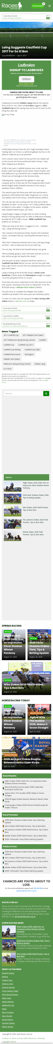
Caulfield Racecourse (12, 354)
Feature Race (7, 980)
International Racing (10, 994)
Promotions (38, 5)
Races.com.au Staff (19, 1038)
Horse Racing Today (10, 991)
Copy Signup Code (26, 83)
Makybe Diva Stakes (12, 359)
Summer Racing (8, 1023)
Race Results (7, 1016)
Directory (41, 1038)
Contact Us (6, 1038)
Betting (5, 976)
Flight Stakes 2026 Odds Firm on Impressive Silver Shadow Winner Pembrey (36, 485)
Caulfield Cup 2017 (25, 345)
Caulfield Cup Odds (32, 349)
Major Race (6, 998)
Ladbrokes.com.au (21, 301)
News (4, 1009)
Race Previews (8, 1012)
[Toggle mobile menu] (49, 5)
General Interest (8, 987)
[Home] (12, 6)
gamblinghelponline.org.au (26, 891)
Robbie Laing (40, 364)
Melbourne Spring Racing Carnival (17, 364)
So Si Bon (7, 368)
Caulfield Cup (9, 345)
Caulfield (42, 340)
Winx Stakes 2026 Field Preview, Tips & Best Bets (25, 826)
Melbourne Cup (8, 1005)
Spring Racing (7, 1019)
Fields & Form (7, 984)
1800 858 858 (38, 888)
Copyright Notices (9, 1042)
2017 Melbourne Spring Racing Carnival (19, 340)
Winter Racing (7, 1027)
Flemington (29, 354)
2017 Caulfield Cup (11, 335)
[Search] (46, 393)
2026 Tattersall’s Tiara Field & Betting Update (24, 839)
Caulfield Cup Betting (12, 349)
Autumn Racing (8, 973)
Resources (32, 1038)
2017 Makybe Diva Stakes (33, 335)
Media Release (8, 1001)
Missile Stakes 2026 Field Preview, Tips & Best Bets (26, 836)
